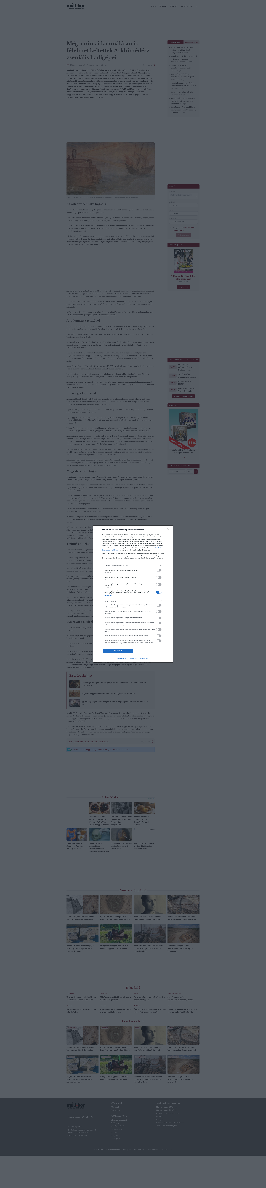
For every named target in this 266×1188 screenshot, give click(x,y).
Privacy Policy (144, 658)
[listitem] (133, 565)
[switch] (158, 570)
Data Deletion (121, 658)
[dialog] (133, 594)
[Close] (169, 530)
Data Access (133, 658)
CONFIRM (118, 651)
